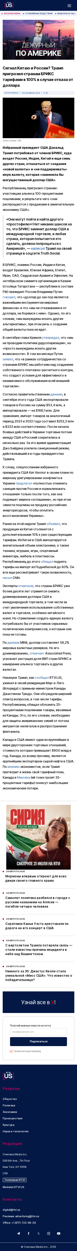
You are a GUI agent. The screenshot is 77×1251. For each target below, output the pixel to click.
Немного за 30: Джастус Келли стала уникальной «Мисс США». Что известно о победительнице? (38, 975)
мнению (14, 767)
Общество (10, 1099)
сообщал (42, 677)
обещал (47, 561)
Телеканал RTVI (14, 1179)
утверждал (50, 337)
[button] (69, 5)
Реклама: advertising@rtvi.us (21, 1216)
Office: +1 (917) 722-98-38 (19, 1222)
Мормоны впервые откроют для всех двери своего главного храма (35, 878)
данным (56, 394)
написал (38, 248)
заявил (8, 359)
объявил (53, 524)
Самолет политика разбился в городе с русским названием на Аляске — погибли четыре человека (37, 902)
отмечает (37, 653)
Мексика (23, 777)
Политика (9, 1105)
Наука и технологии (15, 1131)
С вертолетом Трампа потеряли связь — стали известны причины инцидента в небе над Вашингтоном (38, 950)
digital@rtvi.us (11, 1209)
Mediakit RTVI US (13, 1187)
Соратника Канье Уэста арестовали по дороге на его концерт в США (37, 926)
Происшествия (12, 1118)
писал (7, 578)
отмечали (25, 586)
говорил (9, 297)
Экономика (11, 93)
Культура (8, 1124)
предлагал (24, 483)
